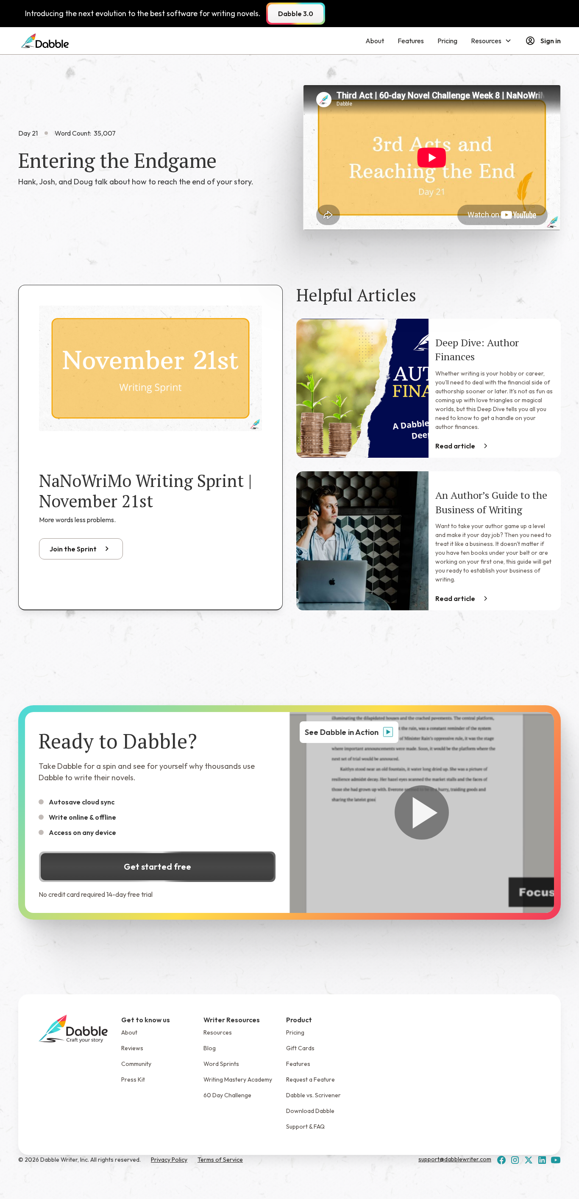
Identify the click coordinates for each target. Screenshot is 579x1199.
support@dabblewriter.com (454, 1159)
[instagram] (515, 1160)
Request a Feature (310, 1079)
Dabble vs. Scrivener (313, 1095)
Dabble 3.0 (295, 13)
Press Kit (133, 1079)
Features (411, 40)
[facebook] (501, 1160)
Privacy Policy (169, 1159)
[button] (491, 40)
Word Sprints (221, 1064)
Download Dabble (310, 1111)
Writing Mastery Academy (237, 1079)
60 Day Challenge (227, 1095)
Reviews (132, 1048)
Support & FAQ (305, 1126)
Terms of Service (220, 1159)
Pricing (447, 40)
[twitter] (528, 1160)
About (374, 40)
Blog (209, 1048)
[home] (45, 41)
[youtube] (556, 1160)
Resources (217, 1032)
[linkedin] (542, 1160)
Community (136, 1064)
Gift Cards (300, 1048)
